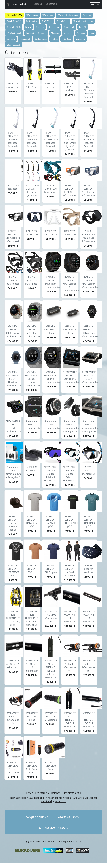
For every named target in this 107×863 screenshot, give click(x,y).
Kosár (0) (95, 4)
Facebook (60, 801)
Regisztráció (50, 3)
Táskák (54, 39)
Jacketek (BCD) (14, 27)
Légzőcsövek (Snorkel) (36, 33)
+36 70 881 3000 (68, 817)
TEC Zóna (66, 39)
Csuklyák (87, 15)
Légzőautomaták (14, 33)
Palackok (11, 39)
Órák (92, 33)
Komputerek (69, 27)
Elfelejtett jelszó (72, 793)
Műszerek (68, 33)
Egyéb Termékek (14, 21)
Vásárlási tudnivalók (59, 797)
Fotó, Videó (47, 21)
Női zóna (81, 33)
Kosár (29, 793)
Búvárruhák (47, 15)
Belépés (38, 3)
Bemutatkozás (18, 797)
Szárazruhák (25, 39)
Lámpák (82, 27)
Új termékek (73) (14, 15)
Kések (28, 27)
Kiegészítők (53, 27)
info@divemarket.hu (54, 827)
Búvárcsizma (32, 15)
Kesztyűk (40, 27)
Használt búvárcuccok (83, 21)
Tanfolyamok (41, 39)
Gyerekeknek (63, 21)
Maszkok (55, 33)
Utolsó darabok (13, 45)
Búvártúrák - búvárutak (68, 15)
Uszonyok (80, 39)
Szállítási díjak (37, 797)
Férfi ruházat (31, 21)
